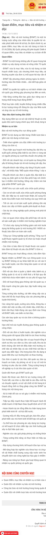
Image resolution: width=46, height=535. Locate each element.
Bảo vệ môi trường (37, 20)
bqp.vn (42, 526)
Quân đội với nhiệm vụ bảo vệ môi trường (22, 484)
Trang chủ (6, 20)
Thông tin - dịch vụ (20, 20)
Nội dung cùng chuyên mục (18, 473)
